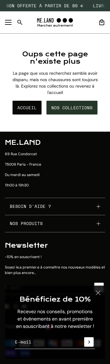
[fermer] (98, 293)
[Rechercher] (19, 22)
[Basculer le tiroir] (8, 22)
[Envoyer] (89, 342)
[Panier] (101, 22)
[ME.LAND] (55, 22)
